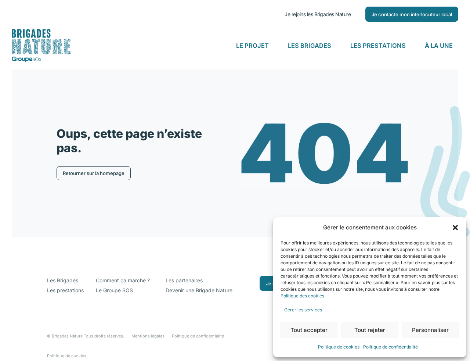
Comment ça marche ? (123, 280)
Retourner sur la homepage (93, 173)
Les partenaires (184, 280)
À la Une (439, 45)
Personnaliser (430, 329)
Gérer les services (303, 309)
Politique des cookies (303, 296)
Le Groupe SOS (114, 290)
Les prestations (65, 290)
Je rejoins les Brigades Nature (318, 14)
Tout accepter (309, 329)
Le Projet (252, 45)
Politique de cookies (338, 347)
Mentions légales (147, 336)
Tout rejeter (369, 329)
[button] (455, 227)
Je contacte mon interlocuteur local (412, 14)
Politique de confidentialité (390, 347)
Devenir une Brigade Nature (199, 290)
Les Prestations (378, 45)
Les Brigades (309, 45)
